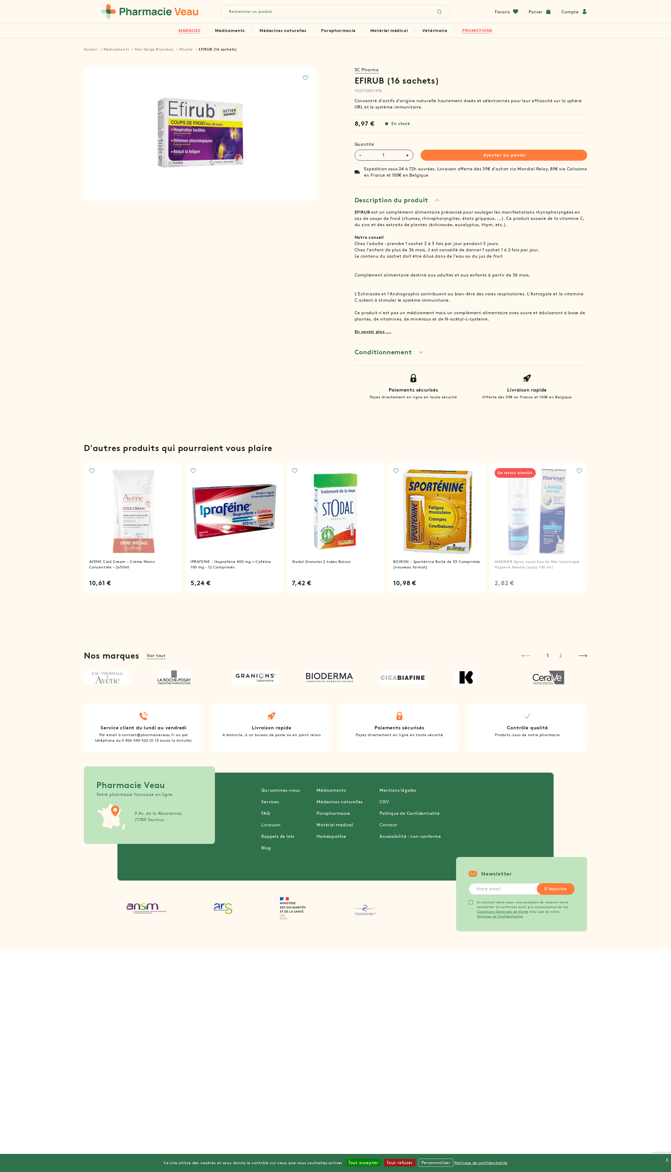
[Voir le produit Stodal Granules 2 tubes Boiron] (335, 511)
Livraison (270, 824)
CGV (384, 801)
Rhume (186, 49)
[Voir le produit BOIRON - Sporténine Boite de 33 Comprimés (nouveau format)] (436, 511)
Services (270, 801)
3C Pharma (367, 69)
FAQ (265, 813)
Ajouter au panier (504, 155)
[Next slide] (583, 655)
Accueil (91, 49)
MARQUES (189, 30)
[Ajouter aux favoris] (305, 77)
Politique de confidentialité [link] (480, 1163)
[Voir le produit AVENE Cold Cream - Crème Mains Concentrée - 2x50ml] (132, 511)
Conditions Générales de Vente (502, 912)
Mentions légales (398, 790)
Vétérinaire (434, 30)
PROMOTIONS (477, 30)
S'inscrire (555, 888)
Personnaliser (435, 1162)
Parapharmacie (338, 30)
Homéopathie (331, 836)
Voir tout (156, 655)
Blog (266, 847)
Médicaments (230, 30)
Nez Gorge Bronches (154, 49)
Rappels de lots (277, 836)
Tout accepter (363, 1162)
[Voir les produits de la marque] (113, 677)
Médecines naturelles (282, 30)
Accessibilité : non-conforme (410, 836)
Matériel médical (389, 30)
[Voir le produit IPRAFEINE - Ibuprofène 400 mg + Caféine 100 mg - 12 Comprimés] (234, 511)
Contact (388, 824)
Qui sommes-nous (280, 790)
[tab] (397, 200)
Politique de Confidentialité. (500, 916)
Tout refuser (400, 1162)
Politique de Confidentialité (410, 813)
